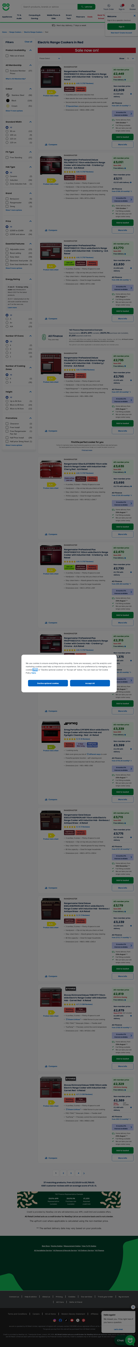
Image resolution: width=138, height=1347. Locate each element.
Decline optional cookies (48, 683)
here (35, 670)
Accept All (90, 683)
